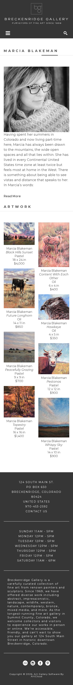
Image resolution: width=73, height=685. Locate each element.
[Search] (65, 33)
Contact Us (36, 511)
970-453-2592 (36, 506)
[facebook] (40, 663)
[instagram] (32, 663)
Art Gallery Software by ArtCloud (47, 675)
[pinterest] (47, 663)
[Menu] (8, 33)
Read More (12, 196)
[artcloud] (25, 663)
